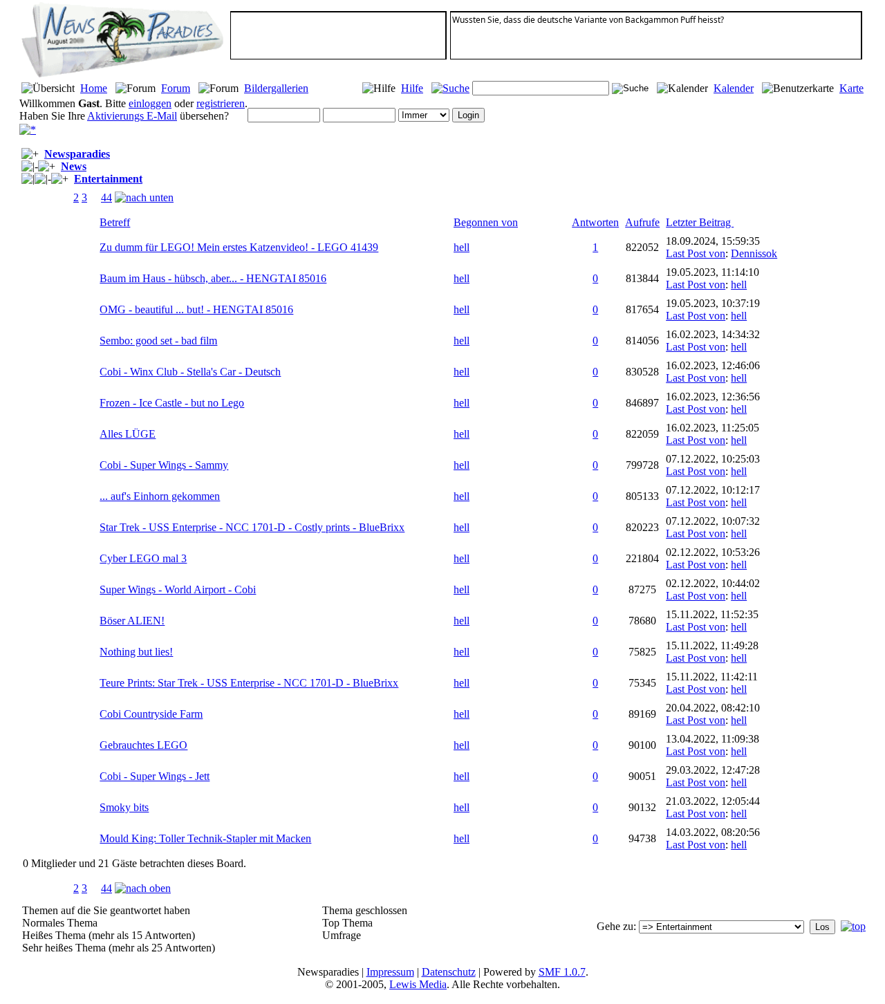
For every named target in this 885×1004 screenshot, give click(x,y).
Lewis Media (418, 984)
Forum (175, 88)
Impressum (390, 972)
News (73, 166)
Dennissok (754, 253)
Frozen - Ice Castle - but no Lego (172, 403)
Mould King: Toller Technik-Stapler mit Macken (205, 838)
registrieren (220, 103)
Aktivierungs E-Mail (132, 116)
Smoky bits (124, 807)
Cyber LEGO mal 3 (143, 558)
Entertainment (108, 179)
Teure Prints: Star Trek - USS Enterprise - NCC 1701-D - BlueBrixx (249, 683)
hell (461, 247)
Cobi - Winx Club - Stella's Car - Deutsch (190, 372)
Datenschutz (449, 972)
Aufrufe (642, 222)
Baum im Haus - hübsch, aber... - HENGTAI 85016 (213, 278)
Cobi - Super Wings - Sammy (164, 465)
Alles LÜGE (128, 434)
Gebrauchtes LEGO (143, 745)
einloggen (150, 103)
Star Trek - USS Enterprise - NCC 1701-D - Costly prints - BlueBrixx (252, 527)
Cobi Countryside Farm (151, 714)
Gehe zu (615, 926)
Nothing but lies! (136, 652)
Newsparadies (77, 154)
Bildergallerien (276, 88)
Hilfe (412, 88)
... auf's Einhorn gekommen (160, 496)
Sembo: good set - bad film (158, 340)
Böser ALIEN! (132, 620)
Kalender (734, 88)
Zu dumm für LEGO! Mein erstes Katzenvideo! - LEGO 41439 (239, 247)
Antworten (595, 222)
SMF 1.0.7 (562, 972)
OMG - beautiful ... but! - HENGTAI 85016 (196, 309)
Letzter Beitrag (700, 222)
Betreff (115, 222)
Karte (851, 88)
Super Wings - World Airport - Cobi (178, 589)
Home (93, 88)
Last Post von (695, 253)
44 (106, 197)
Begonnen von (486, 222)
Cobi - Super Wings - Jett (154, 776)
